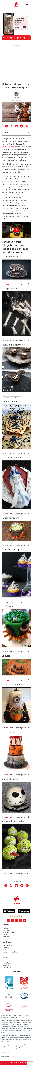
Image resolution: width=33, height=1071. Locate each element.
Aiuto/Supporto (7, 945)
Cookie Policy (7, 963)
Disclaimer (6, 937)
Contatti (5, 934)
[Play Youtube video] (16, 230)
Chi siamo (6, 928)
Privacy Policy (7, 961)
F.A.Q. (4, 950)
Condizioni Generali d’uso (10, 952)
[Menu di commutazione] (27, 4)
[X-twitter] (20, 920)
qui (7, 284)
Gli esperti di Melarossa (10, 932)
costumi (5, 147)
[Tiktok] (24, 920)
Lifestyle (16, 45)
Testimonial (6, 948)
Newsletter (6, 965)
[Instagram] (12, 920)
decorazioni (13, 147)
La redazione (7, 930)
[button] (7, 126)
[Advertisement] (16, 65)
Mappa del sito (7, 967)
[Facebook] (8, 920)
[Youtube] (16, 920)
